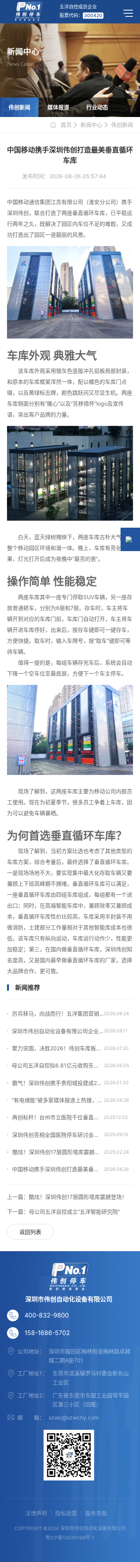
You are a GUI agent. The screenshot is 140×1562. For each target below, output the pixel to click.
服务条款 (96, 1513)
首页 (66, 124)
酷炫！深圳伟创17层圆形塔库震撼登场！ (58, 1152)
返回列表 (30, 1232)
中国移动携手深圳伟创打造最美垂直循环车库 (58, 1169)
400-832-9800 (46, 1315)
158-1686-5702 (47, 1333)
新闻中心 (91, 124)
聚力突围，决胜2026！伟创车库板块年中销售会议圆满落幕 (58, 1048)
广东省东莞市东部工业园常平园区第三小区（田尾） (90, 1400)
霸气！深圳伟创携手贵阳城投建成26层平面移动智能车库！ (58, 1083)
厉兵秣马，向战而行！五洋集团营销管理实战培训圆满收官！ (58, 1013)
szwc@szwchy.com (74, 1417)
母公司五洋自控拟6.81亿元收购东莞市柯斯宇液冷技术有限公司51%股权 (58, 1065)
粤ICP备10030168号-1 (70, 1538)
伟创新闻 (19, 107)
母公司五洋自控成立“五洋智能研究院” (63, 1211)
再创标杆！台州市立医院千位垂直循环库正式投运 (58, 1117)
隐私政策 (66, 1513)
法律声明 (36, 1513)
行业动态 (97, 107)
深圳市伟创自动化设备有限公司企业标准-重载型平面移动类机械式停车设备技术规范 (58, 1031)
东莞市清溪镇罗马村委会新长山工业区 (90, 1377)
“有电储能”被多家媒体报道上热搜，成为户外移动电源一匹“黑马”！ (58, 1100)
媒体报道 (58, 107)
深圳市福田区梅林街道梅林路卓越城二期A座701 (89, 1355)
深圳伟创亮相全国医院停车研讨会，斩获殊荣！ (58, 1134)
